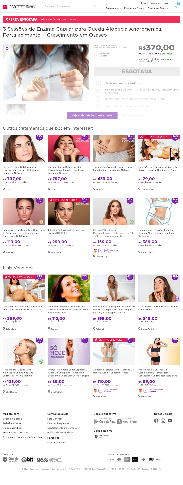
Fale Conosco (55, 418)
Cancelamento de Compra (62, 428)
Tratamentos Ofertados (16, 432)
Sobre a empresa (12, 418)
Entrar (143, 3)
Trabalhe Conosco (13, 423)
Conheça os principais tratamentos (22, 437)
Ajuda (165, 3)
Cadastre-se (154, 3)
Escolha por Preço (133, 8)
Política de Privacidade (60, 432)
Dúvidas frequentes (58, 423)
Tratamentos (112, 8)
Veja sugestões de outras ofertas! (58, 19)
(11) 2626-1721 (155, 469)
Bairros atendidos (13, 428)
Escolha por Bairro (157, 8)
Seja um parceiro (56, 442)
